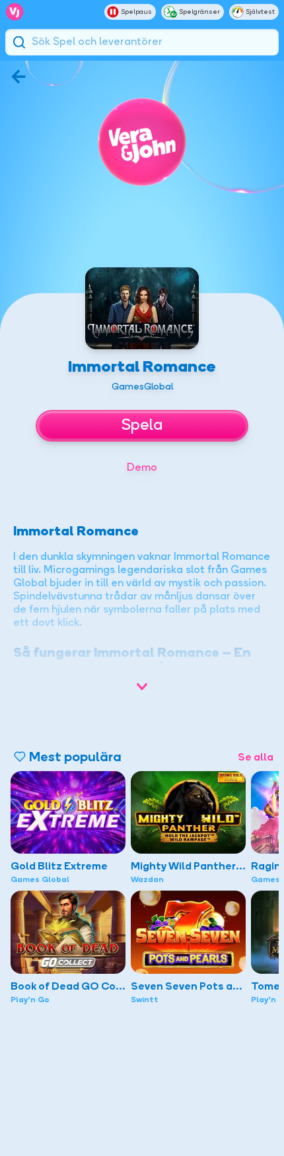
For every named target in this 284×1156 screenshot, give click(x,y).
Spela (142, 426)
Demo (142, 468)
